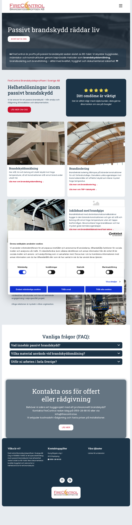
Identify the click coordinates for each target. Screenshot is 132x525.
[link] (118, 345)
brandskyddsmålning (96, 57)
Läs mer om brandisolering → (83, 184)
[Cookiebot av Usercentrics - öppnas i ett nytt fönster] (111, 234)
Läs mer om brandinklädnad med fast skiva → (91, 229)
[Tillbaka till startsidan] (27, 6)
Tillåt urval (66, 289)
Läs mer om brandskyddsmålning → (26, 181)
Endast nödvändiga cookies (28, 289)
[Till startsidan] (66, 493)
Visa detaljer (111, 282)
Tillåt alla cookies (104, 289)
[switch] (51, 272)
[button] (84, 6)
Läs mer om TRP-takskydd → (83, 189)
